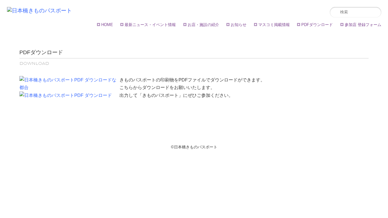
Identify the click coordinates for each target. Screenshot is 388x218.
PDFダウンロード (317, 25)
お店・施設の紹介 (203, 25)
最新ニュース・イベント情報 (150, 25)
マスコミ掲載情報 (274, 25)
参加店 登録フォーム (363, 25)
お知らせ (238, 25)
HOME (107, 25)
